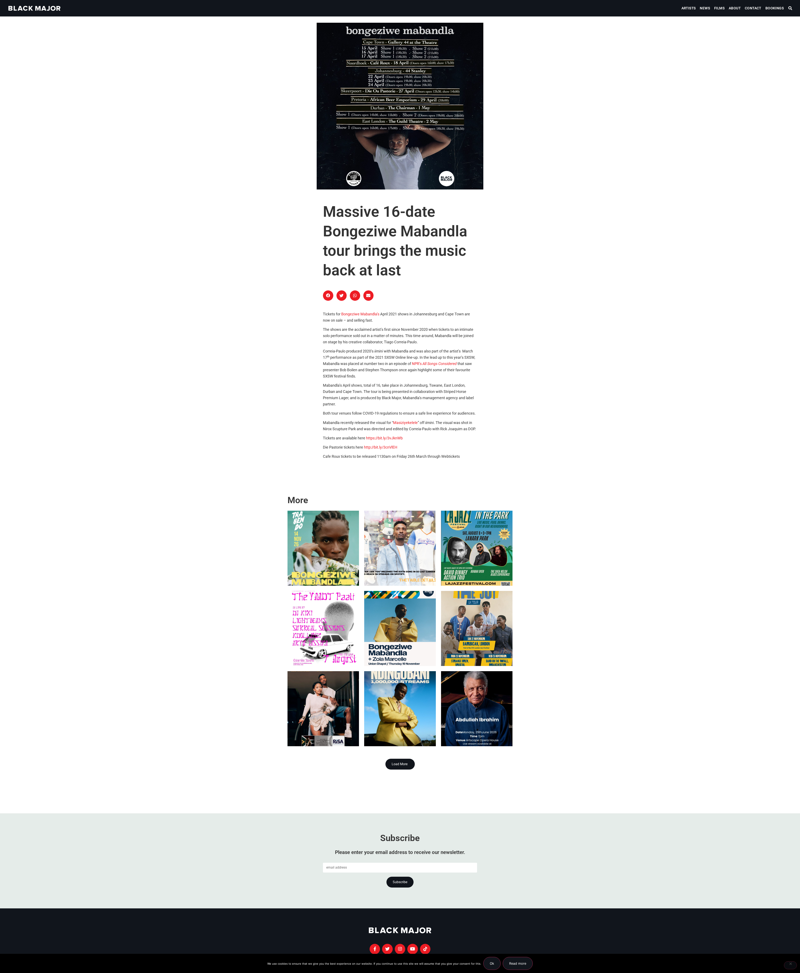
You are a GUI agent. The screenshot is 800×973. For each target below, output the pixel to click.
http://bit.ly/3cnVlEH (380, 447)
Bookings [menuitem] (774, 8)
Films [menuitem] (719, 8)
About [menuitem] (735, 8)
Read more (517, 963)
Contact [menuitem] (753, 8)
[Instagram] (400, 949)
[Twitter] (387, 949)
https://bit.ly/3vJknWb (384, 438)
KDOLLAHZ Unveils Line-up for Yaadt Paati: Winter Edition (322, 645)
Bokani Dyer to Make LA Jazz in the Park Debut (476, 564)
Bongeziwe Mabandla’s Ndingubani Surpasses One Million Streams (391, 715)
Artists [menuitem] (688, 8)
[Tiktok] (425, 949)
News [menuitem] (705, 8)
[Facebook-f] (375, 949)
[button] (790, 8)
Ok (492, 963)
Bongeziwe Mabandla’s (360, 314)
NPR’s (434, 364)
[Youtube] (412, 949)
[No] (790, 965)
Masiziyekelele (405, 423)
